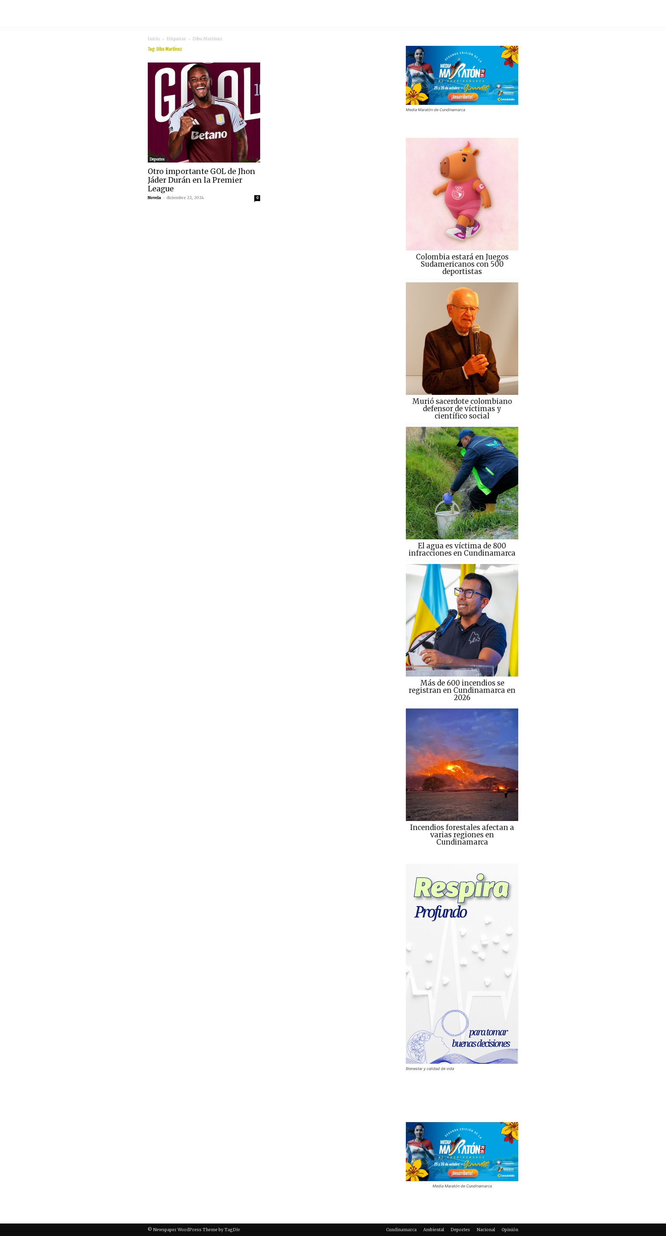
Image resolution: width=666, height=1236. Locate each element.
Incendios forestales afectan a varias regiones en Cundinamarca (462, 835)
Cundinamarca (401, 1229)
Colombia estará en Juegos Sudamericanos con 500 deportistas (462, 264)
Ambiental (433, 1229)
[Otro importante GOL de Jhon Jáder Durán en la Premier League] (204, 113)
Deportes (157, 159)
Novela (154, 197)
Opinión (510, 1229)
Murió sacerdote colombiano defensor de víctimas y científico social (462, 409)
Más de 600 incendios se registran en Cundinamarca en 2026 (462, 690)
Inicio (154, 38)
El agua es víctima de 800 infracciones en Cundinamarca (462, 549)
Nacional (486, 1229)
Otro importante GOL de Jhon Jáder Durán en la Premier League (201, 180)
